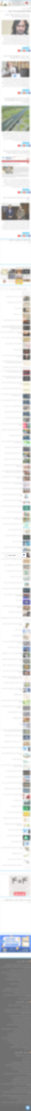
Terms (25, 557)
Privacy (22, 557)
